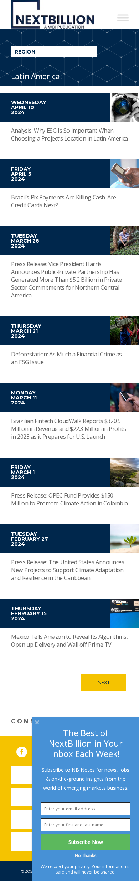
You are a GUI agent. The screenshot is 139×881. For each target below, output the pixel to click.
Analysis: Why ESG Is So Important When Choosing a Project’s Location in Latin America (69, 134)
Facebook (26, 750)
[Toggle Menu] (123, 17)
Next (104, 682)
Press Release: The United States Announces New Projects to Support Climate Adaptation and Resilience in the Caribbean (67, 570)
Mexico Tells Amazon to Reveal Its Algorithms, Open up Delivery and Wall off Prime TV (69, 640)
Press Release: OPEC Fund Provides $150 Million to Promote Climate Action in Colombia (69, 499)
